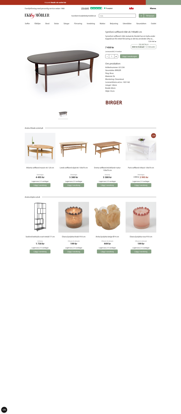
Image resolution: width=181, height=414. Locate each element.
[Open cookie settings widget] (4, 410)
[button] (147, 16)
